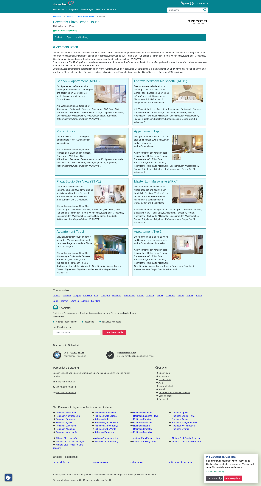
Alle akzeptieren (233, 478)
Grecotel (69, 16)
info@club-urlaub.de (65, 382)
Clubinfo (59, 37)
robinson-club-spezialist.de (182, 462)
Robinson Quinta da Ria (106, 422)
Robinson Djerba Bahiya (106, 426)
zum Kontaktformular (66, 392)
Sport (69, 37)
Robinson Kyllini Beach (183, 426)
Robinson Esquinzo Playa (145, 416)
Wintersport (129, 296)
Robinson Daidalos (142, 413)
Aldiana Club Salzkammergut (70, 441)
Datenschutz (165, 379)
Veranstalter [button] (59, 9)
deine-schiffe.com (61, 462)
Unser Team (164, 373)
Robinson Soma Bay (66, 413)
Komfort (64, 301)
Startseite (57, 16)
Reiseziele (164, 399)
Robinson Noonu (141, 426)
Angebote (73, 9)
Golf (96, 296)
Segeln (190, 296)
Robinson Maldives (142, 422)
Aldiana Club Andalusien (106, 438)
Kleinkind (95, 301)
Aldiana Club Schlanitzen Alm (186, 441)
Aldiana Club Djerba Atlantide (186, 438)
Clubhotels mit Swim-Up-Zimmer (174, 392)
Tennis (160, 296)
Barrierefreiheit (166, 386)
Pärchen (67, 296)
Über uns (111, 9)
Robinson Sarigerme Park (184, 422)
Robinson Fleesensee (105, 413)
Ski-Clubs (100, 9)
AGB (161, 383)
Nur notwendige (214, 478)
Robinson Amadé (180, 419)
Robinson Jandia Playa (183, 416)
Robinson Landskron (66, 426)
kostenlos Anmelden (114, 332)
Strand (199, 296)
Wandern (116, 296)
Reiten (181, 296)
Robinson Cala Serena (105, 416)
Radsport (105, 296)
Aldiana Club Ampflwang (106, 441)
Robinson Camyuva (65, 419)
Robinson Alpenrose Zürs (68, 416)
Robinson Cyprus (180, 429)
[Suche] (205, 10)
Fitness (56, 296)
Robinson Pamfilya (142, 419)
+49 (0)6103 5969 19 (196, 3)
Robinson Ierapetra (142, 429)
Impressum (164, 376)
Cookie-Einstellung (215, 472)
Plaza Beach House (85, 16)
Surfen (140, 296)
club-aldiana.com (100, 462)
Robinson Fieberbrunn (105, 432)
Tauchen (150, 296)
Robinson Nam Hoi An (66, 432)
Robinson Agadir (64, 422)
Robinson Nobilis (102, 419)
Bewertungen (86, 9)
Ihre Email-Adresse (62, 327)
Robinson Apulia (180, 413)
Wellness (170, 296)
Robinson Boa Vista (143, 432)
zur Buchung (82, 37)
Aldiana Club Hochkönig (67, 438)
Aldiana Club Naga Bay (144, 441)
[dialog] (231, 468)
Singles (77, 296)
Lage (55, 301)
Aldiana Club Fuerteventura (146, 438)
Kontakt (162, 389)
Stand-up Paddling (80, 301)
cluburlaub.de (137, 462)
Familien (87, 296)
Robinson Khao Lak (65, 429)
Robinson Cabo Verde (105, 429)
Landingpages (166, 396)
